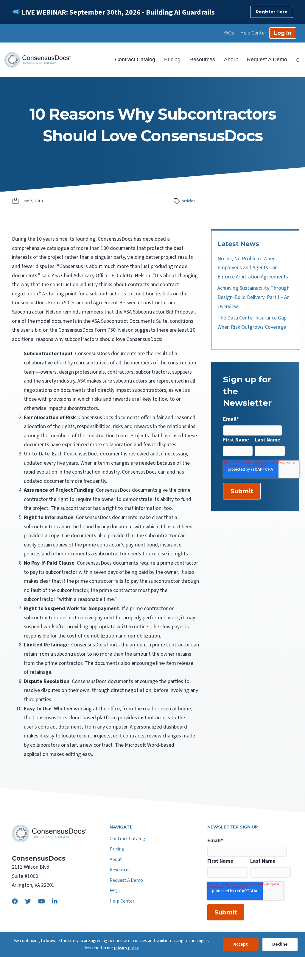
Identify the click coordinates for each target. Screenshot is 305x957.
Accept (241, 944)
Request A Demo (267, 59)
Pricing (172, 59)
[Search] (296, 60)
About (231, 59)
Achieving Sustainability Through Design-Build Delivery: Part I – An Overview (253, 297)
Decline (280, 944)
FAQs (228, 33)
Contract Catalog (135, 59)
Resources (202, 59)
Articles (188, 201)
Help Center (253, 33)
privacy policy (126, 948)
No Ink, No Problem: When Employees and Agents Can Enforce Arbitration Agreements (252, 268)
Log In (282, 33)
